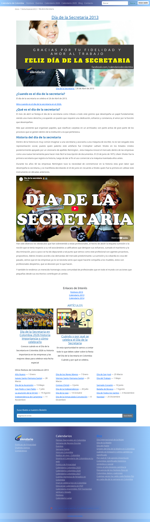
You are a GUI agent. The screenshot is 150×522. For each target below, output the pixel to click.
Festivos (30, 3)
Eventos (39, 3)
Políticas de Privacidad (25, 444)
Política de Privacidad (66, 464)
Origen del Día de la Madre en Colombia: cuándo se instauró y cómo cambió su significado (116, 451)
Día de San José (104, 374)
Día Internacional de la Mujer (110, 439)
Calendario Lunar (64, 498)
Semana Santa (62, 449)
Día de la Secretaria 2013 (75, 17)
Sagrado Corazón (105, 385)
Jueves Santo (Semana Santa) (28, 378)
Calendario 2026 (52, 3)
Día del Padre (103, 445)
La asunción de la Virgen (26, 392)
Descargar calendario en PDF (69, 485)
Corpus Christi (62, 385)
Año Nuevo (20, 374)
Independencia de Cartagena (28, 396)
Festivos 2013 (76, 292)
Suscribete (128, 416)
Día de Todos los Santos (108, 392)
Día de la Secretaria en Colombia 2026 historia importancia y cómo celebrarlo (35, 337)
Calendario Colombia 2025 (68, 467)
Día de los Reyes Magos (67, 374)
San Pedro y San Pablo (25, 389)
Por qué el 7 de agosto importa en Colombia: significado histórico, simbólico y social (113, 460)
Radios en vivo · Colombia (68, 455)
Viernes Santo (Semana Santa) (70, 378)
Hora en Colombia (64, 452)
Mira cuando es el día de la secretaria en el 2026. (39, 104)
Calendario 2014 (76, 298)
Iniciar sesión (143, 3)
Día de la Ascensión (24, 385)
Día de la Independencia (67, 389)
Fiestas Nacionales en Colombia (71, 440)
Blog (80, 3)
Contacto (88, 3)
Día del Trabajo (104, 378)
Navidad (100, 396)
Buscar (133, 3)
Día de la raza (62, 392)
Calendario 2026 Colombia (75, 516)
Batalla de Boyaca (105, 389)
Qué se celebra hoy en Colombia (71, 482)
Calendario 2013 (76, 295)
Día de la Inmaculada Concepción (71, 396)
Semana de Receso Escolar (68, 443)
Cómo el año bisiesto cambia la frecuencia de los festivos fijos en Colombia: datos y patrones (112, 470)
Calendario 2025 (69, 3)
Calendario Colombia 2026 (68, 470)
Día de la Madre (104, 442)
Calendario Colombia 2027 (68, 473)
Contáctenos (21, 450)
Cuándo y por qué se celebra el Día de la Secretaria (75, 339)
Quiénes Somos (22, 447)
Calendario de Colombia (12, 3)
